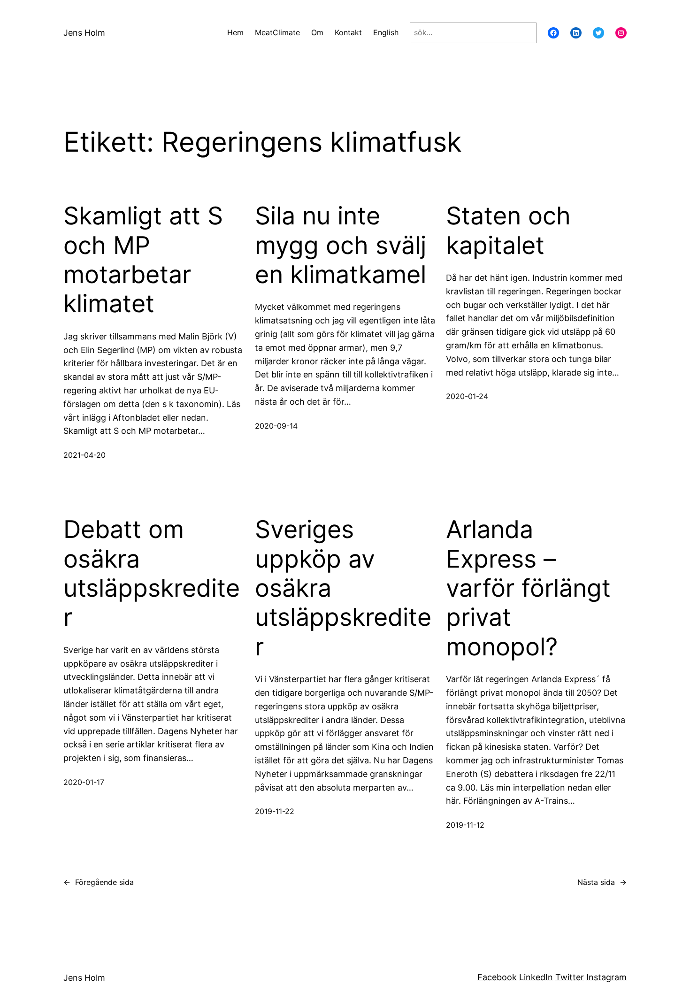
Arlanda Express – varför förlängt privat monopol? (528, 588)
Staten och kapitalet (508, 230)
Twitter (569, 977)
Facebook (497, 977)
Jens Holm (84, 33)
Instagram (606, 977)
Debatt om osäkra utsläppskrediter (151, 573)
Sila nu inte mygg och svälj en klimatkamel (340, 245)
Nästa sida (602, 882)
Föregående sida (98, 882)
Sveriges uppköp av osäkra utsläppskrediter (343, 588)
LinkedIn (536, 977)
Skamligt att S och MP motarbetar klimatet (143, 259)
